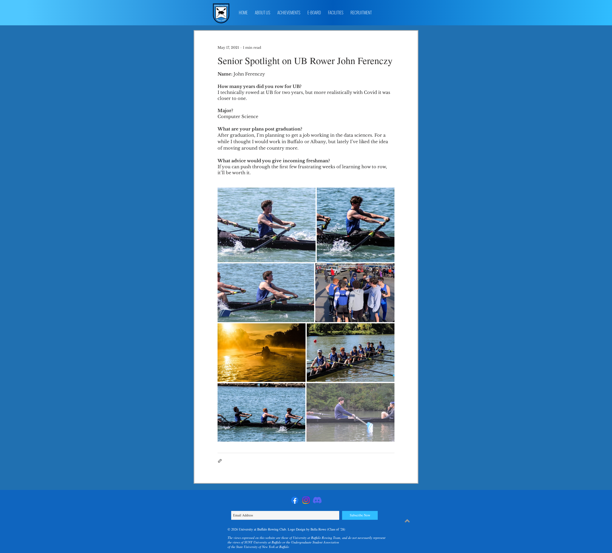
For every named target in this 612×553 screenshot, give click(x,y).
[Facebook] (295, 500)
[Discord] (317, 500)
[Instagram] (306, 500)
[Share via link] (220, 461)
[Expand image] (267, 225)
